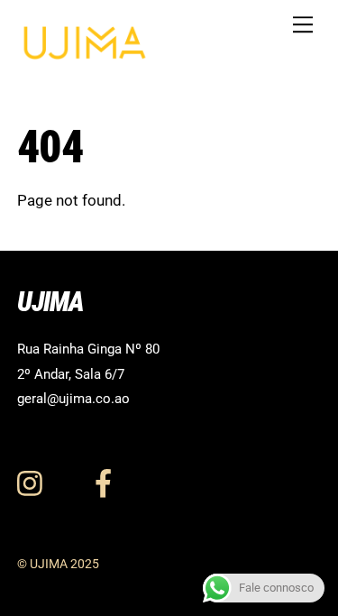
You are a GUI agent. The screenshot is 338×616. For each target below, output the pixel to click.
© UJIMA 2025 (58, 563)
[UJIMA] (84, 54)
